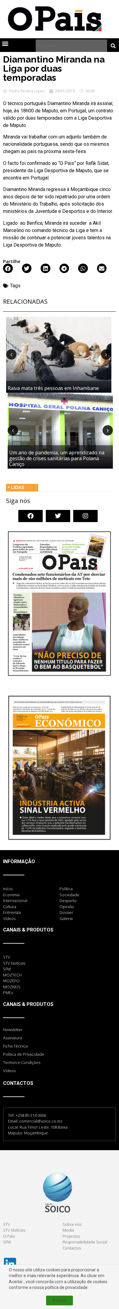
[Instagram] (85, 516)
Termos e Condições (21, 1062)
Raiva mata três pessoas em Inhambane (53, 388)
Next (106, 354)
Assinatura (12, 1038)
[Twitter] (58, 516)
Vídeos (9, 1070)
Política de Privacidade (23, 1054)
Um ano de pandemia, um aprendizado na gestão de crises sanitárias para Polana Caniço (56, 458)
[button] (5, 43)
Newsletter (13, 1029)
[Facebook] (30, 516)
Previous (11, 354)
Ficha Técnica (15, 1046)
